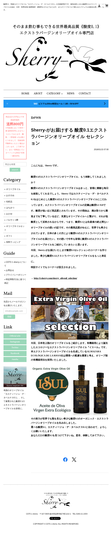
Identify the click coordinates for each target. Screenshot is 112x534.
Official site (15, 336)
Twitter (15, 347)
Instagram (15, 341)
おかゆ (9, 214)
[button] (54, 93)
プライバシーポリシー (16, 275)
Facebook (15, 353)
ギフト (9, 236)
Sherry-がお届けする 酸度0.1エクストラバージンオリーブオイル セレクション (69, 136)
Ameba (15, 359)
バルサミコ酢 (12, 220)
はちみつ (10, 207)
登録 (9, 316)
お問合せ (10, 270)
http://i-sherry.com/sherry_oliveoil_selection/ (55, 278)
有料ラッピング (13, 242)
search (15, 169)
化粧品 (9, 201)
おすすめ (10, 195)
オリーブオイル (13, 189)
